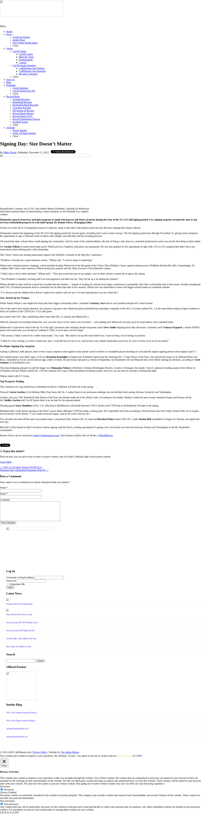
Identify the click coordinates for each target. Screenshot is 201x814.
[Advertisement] (25, 21)
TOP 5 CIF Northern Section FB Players (21, 713)
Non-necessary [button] (7, 801)
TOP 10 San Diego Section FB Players (20, 721)
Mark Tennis (10, 152)
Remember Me (17, 584)
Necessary (9, 789)
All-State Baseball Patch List (16, 737)
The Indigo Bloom (70, 752)
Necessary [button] (5, 786)
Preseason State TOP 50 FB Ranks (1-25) (22, 622)
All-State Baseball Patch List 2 (17, 729)
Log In (10, 587)
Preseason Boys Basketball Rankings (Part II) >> (24, 470)
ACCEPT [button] (137, 755)
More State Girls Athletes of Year (18, 646)
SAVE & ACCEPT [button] (9, 812)
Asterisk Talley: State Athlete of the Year (21, 638)
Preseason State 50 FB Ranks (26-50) (20, 630)
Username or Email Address (20, 577)
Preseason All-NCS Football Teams (19, 604)
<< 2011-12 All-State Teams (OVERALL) (21, 467)
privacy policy (124, 755)
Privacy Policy (40, 752)
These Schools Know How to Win (19, 614)
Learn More (6, 462)
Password (11, 580)
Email (3, 493)
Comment (5, 499)
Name (3, 487)
